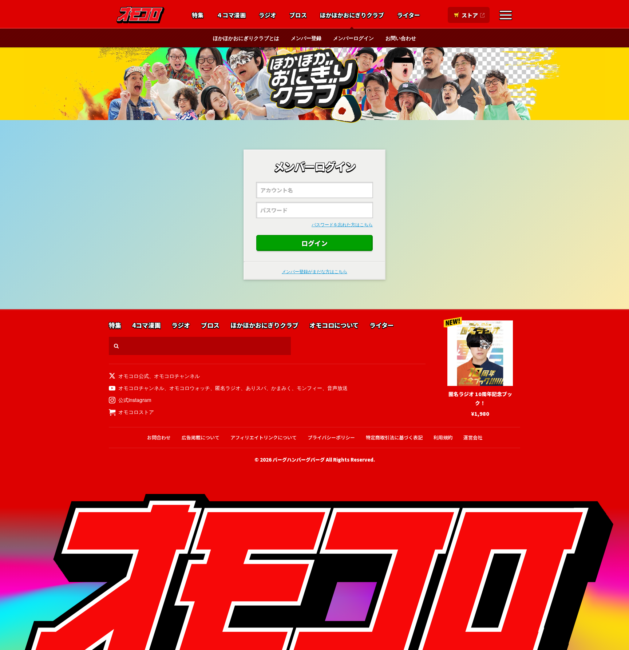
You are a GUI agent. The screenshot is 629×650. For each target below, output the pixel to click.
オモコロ (140, 15)
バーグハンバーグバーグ (299, 459)
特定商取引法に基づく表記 (394, 437)
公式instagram (134, 399)
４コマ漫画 (231, 15)
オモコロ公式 (133, 375)
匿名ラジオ (228, 387)
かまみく (281, 387)
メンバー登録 (306, 37)
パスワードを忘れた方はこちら (342, 224)
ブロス (298, 15)
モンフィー (309, 387)
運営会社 (472, 437)
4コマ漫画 (146, 325)
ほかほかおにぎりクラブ (352, 15)
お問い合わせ (400, 37)
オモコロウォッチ (189, 387)
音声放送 (337, 387)
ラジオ (267, 15)
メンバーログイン (353, 37)
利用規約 (443, 437)
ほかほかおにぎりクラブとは (246, 37)
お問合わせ (159, 437)
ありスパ (256, 387)
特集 (197, 15)
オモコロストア (136, 411)
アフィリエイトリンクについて (263, 437)
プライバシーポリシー (331, 437)
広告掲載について (200, 437)
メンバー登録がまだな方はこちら (314, 271)
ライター (408, 15)
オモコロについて (334, 325)
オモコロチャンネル (177, 375)
